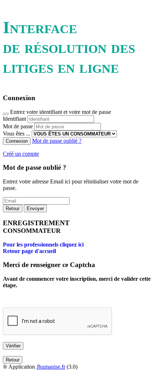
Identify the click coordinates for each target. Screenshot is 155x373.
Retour (12, 208)
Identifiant (14, 119)
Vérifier (13, 345)
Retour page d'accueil (29, 251)
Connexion (17, 141)
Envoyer (35, 208)
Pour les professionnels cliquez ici (43, 244)
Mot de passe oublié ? (56, 141)
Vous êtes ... (16, 133)
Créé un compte (21, 154)
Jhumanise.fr (50, 367)
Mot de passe (18, 126)
